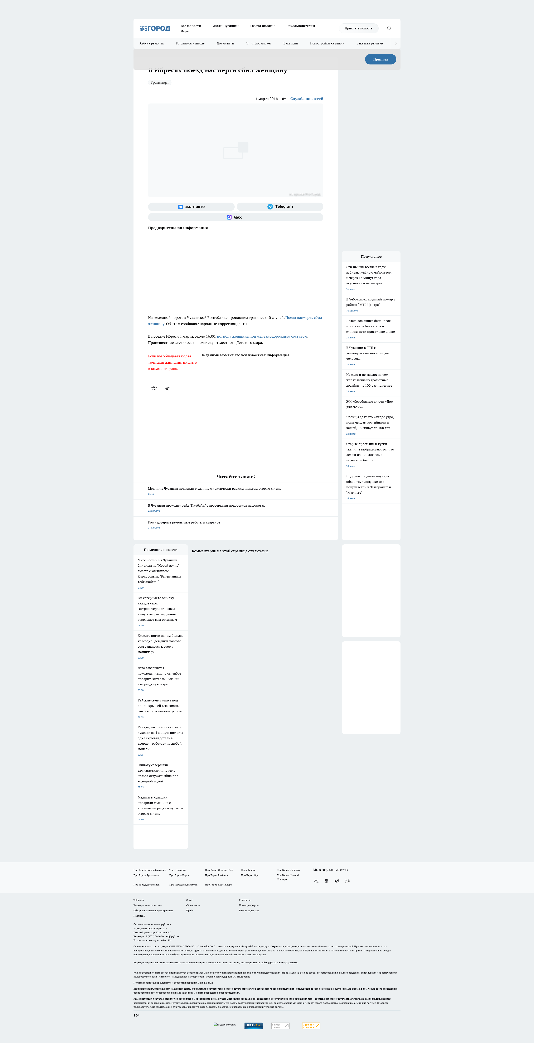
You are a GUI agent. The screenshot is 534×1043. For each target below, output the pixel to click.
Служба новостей (306, 98)
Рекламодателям (300, 26)
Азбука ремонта (152, 43)
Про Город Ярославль (146, 875)
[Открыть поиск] (389, 28)
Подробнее (243, 976)
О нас (189, 900)
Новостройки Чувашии (327, 43)
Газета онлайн (262, 26)
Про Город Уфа (249, 875)
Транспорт (160, 82)
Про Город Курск (179, 875)
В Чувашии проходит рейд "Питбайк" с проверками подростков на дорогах (206, 507)
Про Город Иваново (288, 869)
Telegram (139, 900)
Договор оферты (249, 905)
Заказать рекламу (370, 43)
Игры (185, 31)
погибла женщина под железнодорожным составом (262, 336)
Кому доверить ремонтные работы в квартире (184, 524)
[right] (395, 43)
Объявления (193, 905)
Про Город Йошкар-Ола (219, 869)
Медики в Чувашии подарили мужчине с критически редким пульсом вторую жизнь (214, 490)
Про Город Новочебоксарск (150, 869)
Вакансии (290, 43)
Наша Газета (248, 869)
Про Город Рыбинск (216, 875)
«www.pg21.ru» (162, 924)
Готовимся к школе (190, 43)
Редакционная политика (148, 905)
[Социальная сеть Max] (235, 217)
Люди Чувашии (226, 26)
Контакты (245, 900)
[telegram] (169, 388)
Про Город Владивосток (183, 884)
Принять (380, 59)
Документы (225, 43)
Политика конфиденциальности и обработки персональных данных (173, 982)
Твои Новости (177, 869)
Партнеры (139, 915)
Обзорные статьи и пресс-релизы (153, 910)
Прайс (190, 910)
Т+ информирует (258, 43)
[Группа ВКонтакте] (191, 207)
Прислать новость (359, 28)
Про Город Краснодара (218, 884)
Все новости (191, 26)
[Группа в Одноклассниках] (326, 881)
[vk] (154, 388)
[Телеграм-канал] (280, 207)
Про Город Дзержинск (146, 884)
